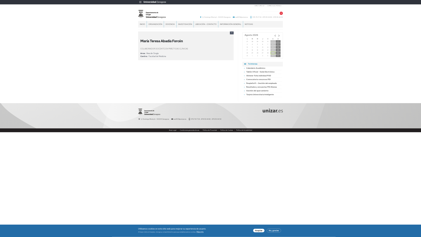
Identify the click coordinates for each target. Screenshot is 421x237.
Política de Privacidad (210, 130)
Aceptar (258, 230)
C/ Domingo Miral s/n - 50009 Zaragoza (216, 17)
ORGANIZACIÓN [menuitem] (155, 24)
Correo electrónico (274, 5)
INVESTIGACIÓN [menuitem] (185, 24)
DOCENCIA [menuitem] (170, 24)
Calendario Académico (255, 68)
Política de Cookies (226, 130)
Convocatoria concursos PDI (258, 79)
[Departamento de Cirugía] (152, 14)
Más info (200, 232)
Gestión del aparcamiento (257, 91)
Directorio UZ (259, 5)
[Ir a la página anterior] (275, 36)
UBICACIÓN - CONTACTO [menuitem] (206, 24)
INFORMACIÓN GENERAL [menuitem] (230, 24)
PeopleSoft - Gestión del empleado (261, 83)
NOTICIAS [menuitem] (249, 24)
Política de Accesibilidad (244, 130)
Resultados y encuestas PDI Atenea (261, 87)
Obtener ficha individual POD (258, 76)
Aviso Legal (172, 130)
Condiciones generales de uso (189, 130)
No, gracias (274, 230)
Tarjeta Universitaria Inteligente (260, 94)
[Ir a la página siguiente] (279, 36)
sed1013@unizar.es (241, 17)
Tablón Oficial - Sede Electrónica (260, 72)
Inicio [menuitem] (142, 24)
